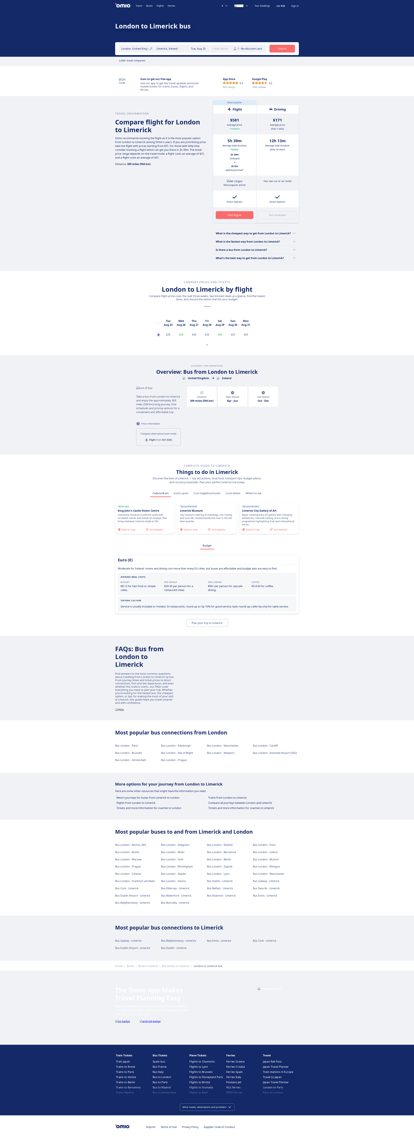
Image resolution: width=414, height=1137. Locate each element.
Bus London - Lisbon (265, 852)
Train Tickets (124, 1055)
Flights (160, 5)
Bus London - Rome (127, 852)
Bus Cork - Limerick (127, 888)
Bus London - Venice (173, 881)
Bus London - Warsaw (128, 859)
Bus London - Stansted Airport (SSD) (275, 753)
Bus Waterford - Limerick (176, 895)
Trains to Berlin (125, 1082)
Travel (267, 1055)
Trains (139, 5)
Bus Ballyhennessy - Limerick (132, 902)
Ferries (171, 5)
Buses (149, 5)
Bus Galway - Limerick (266, 881)
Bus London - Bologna (266, 866)
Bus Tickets (160, 1055)
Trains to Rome (125, 1066)
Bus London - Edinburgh (176, 745)
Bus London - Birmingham (177, 866)
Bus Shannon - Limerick (221, 895)
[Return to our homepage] (125, 5)
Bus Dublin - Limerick (220, 881)
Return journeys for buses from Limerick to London (148, 797)
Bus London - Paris (126, 745)
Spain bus (159, 1061)
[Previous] (157, 322)
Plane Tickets (197, 1055)
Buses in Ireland (148, 966)
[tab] (160, 493)
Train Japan (123, 1061)
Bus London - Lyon (218, 874)
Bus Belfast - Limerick (220, 888)
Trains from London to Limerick (227, 797)
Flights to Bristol (199, 1082)
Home (119, 966)
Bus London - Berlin (219, 859)
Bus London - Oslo (172, 859)
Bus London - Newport (220, 753)
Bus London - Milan (173, 852)
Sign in (295, 6)
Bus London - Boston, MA (130, 845)
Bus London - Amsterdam (130, 760)
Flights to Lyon (198, 1066)
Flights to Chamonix (202, 1061)
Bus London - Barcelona (221, 852)
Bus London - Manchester (222, 745)
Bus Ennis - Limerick (265, 895)
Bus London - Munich (266, 859)
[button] (200, 49)
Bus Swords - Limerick (266, 888)
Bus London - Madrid (220, 845)
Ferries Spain (234, 1072)
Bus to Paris (160, 1082)
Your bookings (262, 6)
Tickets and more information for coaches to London (148, 808)
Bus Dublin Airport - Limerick (132, 895)
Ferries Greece (235, 1061)
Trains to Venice (126, 1077)
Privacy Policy (190, 1127)
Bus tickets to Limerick (176, 966)
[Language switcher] (241, 6)
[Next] (256, 322)
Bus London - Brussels (128, 753)
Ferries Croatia (235, 1066)
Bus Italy (158, 1072)
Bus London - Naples (173, 874)
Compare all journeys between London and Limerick (240, 803)
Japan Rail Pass (272, 1061)
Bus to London (162, 1077)
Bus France (160, 1066)
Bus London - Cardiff (265, 745)
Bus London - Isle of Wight (177, 753)
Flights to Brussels (201, 1072)
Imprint (150, 1127)
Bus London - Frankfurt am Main (135, 881)
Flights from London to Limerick (136, 803)
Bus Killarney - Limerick (175, 888)
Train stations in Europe (278, 1072)
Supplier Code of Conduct (219, 1127)
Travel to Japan (272, 1077)
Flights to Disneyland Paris (206, 1077)
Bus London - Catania (128, 874)
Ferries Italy (233, 1077)
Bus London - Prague (174, 760)
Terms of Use (169, 1127)
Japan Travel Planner (276, 1066)
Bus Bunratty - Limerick (175, 902)
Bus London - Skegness (175, 845)
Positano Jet (233, 1082)
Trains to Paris (125, 1072)
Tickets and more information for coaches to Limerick (241, 808)
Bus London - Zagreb (219, 866)
